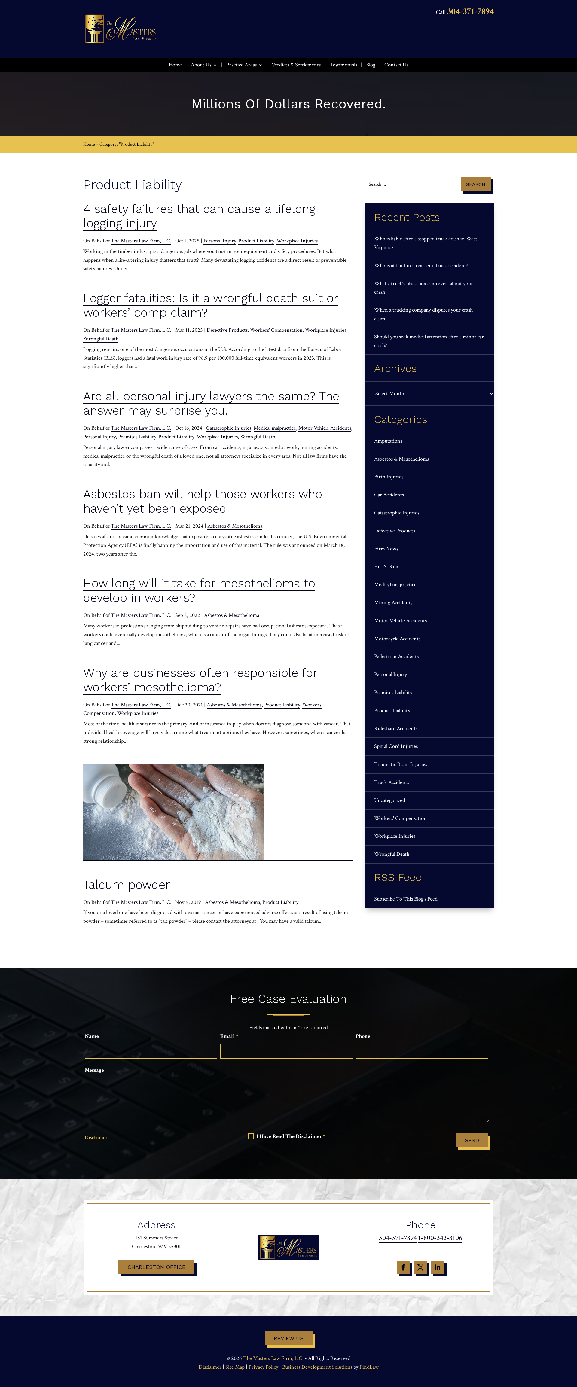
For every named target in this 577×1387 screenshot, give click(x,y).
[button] (571, 1343)
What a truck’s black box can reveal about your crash (423, 288)
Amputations (388, 440)
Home (175, 64)
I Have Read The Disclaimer (291, 1136)
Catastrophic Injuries (228, 428)
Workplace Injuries (297, 240)
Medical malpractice (275, 428)
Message (94, 1070)
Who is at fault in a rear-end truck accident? (421, 265)
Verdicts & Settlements (296, 64)
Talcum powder (126, 885)
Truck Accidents (391, 782)
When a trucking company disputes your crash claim (423, 314)
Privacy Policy (263, 1367)
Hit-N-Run (386, 566)
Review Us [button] (289, 1338)
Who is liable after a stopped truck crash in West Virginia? (425, 243)
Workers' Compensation (276, 330)
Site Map (235, 1367)
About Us (201, 64)
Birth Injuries (388, 476)
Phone (363, 1036)
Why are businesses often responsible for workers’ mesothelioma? (200, 680)
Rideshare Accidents (395, 728)
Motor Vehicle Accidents (324, 428)
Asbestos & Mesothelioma (234, 526)
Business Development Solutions (317, 1367)
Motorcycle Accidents (397, 638)
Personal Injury (219, 240)
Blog (370, 64)
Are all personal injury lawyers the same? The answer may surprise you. (211, 403)
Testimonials (343, 64)
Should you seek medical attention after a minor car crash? (429, 341)
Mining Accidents (393, 602)
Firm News (386, 548)
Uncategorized (389, 800)
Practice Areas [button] (241, 64)
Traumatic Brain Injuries (400, 764)
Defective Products (227, 330)
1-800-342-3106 (440, 1237)
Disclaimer (96, 1137)
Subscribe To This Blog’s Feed (406, 898)
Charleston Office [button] (156, 1267)
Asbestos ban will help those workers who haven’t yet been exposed (202, 501)
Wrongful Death (100, 338)
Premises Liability (137, 436)
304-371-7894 (470, 11)
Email (229, 1036)
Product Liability (256, 240)
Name (92, 1036)
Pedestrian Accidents (396, 656)
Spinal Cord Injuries (396, 746)
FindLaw (369, 1367)
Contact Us (396, 64)
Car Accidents (389, 494)
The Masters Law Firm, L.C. (141, 240)
